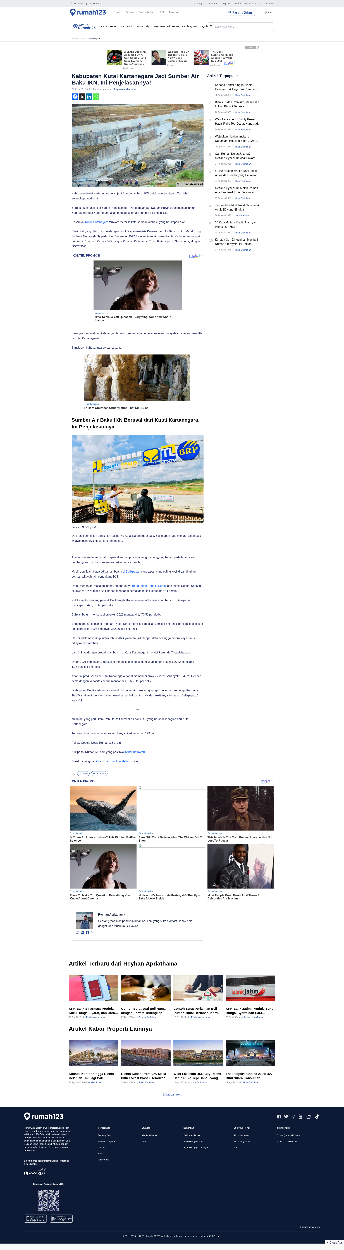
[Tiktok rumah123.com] (317, 1116)
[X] (82, 96)
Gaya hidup (206, 26)
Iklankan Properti (150, 1135)
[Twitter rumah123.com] (286, 1116)
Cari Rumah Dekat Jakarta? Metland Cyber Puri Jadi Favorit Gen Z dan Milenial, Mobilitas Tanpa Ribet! (238, 156)
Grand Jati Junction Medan (112, 761)
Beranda (75, 39)
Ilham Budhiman (243, 95)
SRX (236, 1147)
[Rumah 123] (88, 12)
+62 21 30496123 (288, 1141)
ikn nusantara (99, 773)
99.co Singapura (242, 1141)
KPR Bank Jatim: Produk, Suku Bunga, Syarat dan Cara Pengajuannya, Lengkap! (249, 1011)
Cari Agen (199, 3)
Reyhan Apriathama (125, 89)
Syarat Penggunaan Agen (196, 1147)
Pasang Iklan (242, 13)
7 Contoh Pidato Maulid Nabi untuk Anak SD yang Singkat (237, 207)
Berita (238, 3)
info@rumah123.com (290, 1135)
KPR (144, 1141)
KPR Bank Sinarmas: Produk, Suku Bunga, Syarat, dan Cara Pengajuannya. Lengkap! (92, 1011)
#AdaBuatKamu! (135, 752)
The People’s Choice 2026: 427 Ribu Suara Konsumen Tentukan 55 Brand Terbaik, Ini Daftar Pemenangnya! (249, 1076)
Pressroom (103, 1160)
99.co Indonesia (242, 1135)
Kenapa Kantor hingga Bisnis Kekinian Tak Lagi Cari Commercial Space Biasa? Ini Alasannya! (237, 87)
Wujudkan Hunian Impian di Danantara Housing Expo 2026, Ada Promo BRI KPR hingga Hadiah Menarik (238, 139)
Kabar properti (109, 26)
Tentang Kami (104, 1135)
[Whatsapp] (96, 96)
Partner (101, 1147)
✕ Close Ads (334, 1242)
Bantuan (270, 3)
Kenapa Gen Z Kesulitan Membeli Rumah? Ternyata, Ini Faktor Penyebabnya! (236, 242)
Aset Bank (214, 3)
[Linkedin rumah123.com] (308, 1116)
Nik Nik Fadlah (242, 215)
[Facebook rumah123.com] (279, 1116)
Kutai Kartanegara (96, 222)
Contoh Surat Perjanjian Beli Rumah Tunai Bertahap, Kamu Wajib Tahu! (196, 1011)
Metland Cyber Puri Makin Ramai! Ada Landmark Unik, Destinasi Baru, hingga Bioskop (236, 191)
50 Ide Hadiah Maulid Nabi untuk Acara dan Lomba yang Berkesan (236, 173)
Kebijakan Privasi (191, 1135)
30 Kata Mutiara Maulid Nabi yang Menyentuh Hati (236, 224)
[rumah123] (43, 1117)
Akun (271, 12)
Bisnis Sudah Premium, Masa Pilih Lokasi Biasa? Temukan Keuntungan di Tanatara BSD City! (237, 105)
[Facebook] (75, 96)
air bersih (83, 773)
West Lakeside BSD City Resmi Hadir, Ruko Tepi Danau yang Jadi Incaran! (237, 122)
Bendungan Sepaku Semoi (149, 585)
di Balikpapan (131, 571)
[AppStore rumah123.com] (35, 1219)
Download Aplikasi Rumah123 (89, 3)
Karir (100, 1153)
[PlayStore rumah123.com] (61, 1220)
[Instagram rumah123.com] (293, 1116)
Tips (148, 26)
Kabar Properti (94, 39)
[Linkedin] (89, 96)
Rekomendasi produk (166, 26)
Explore (226, 3)
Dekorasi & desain (132, 26)
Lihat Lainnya (172, 1094)
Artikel (83, 39)
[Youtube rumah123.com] (300, 1116)
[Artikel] (84, 26)
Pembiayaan (189, 26)
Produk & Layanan (107, 1141)
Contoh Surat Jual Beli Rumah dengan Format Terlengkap (144, 1011)
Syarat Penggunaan (193, 1141)
